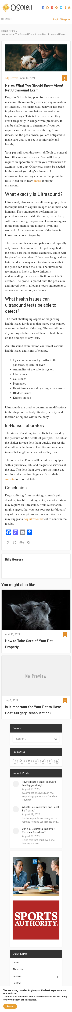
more (37, 180)
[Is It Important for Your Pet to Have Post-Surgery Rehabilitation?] (36, 676)
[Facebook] (15, 761)
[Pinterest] (29, 761)
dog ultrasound (33, 519)
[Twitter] (42, 761)
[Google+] (22, 761)
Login (56, 19)
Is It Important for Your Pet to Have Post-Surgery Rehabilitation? (33, 710)
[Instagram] (36, 761)
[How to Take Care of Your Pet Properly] (36, 610)
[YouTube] (56, 761)
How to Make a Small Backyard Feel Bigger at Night (39, 783)
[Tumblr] (49, 761)
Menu (8, 19)
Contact (17, 983)
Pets (13, 30)
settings (31, 999)
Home (4, 30)
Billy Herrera (11, 78)
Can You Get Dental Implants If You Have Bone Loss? (39, 830)
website (10, 479)
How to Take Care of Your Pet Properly (29, 644)
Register (66, 19)
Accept (10, 1006)
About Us (18, 969)
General (17, 976)
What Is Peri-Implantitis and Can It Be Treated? (40, 809)
